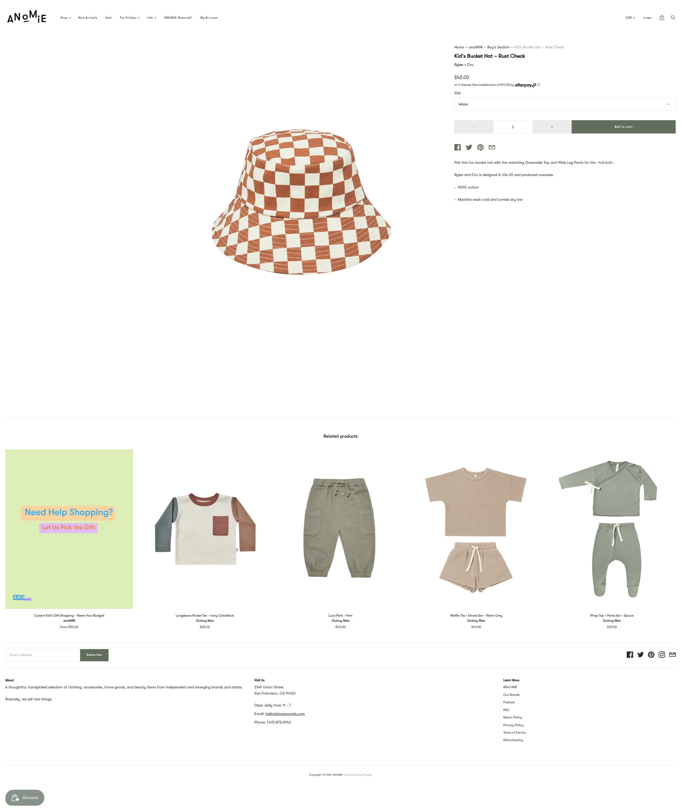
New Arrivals (87, 17)
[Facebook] (630, 655)
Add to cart (623, 126)
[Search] (673, 19)
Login (648, 17)
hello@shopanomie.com (285, 714)
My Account (209, 17)
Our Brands (511, 695)
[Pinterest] (651, 655)
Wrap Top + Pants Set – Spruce (612, 615)
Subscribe (94, 655)
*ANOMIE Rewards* (178, 17)
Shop (64, 17)
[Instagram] (662, 655)
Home (459, 47)
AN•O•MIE (510, 687)
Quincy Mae (205, 620)
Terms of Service (514, 732)
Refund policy (513, 740)
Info (150, 17)
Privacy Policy (513, 725)
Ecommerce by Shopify (358, 774)
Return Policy (512, 717)
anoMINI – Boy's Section (489, 47)
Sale (108, 17)
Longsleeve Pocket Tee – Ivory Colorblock (205, 615)
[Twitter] (640, 655)
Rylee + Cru (464, 64)
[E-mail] (672, 655)
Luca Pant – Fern (340, 615)
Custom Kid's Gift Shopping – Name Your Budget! (69, 615)
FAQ (506, 710)
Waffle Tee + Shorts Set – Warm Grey (476, 615)
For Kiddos (128, 17)
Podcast (509, 702)
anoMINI (69, 620)
